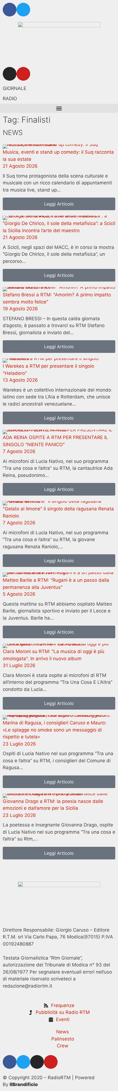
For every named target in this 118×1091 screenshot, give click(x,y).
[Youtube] (23, 74)
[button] (59, 108)
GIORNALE (14, 88)
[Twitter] (23, 9)
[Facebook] (9, 9)
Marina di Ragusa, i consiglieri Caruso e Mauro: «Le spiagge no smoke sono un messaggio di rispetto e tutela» (54, 729)
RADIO (10, 98)
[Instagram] (9, 74)
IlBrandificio (24, 1084)
